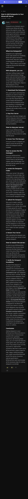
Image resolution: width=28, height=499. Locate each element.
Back (4, 11)
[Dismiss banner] (26, 2)
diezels (8, 22)
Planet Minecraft (19, 98)
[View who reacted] (16, 367)
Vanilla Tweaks (10, 100)
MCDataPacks (18, 100)
